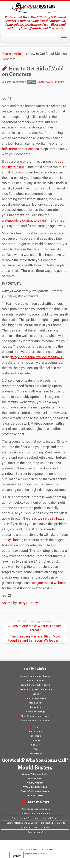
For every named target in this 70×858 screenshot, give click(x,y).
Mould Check (35, 703)
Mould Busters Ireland (35, 698)
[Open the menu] (64, 38)
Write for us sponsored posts (35, 809)
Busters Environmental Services (35, 676)
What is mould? (35, 832)
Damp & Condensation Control (36, 685)
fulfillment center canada (20, 149)
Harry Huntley (28, 603)
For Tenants (35, 736)
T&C (35, 749)
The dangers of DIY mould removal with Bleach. (36, 818)
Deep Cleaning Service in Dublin (35, 689)
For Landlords (35, 731)
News (35, 727)
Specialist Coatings (35, 712)
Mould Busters (31, 849)
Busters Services (35, 680)
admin (61, 82)
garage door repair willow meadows (36, 357)
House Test (35, 694)
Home (6, 54)
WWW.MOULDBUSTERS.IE (35, 787)
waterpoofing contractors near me (27, 220)
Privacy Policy (35, 754)
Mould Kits (35, 707)
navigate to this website (48, 583)
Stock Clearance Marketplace (35, 716)
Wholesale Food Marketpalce (35, 720)
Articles (19, 54)
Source (7, 603)
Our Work (35, 740)
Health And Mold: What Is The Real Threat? (35, 628)
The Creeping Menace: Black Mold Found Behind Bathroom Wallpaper (35, 638)
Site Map (35, 745)
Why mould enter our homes (36, 813)
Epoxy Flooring (12, 540)
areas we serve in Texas (46, 518)
